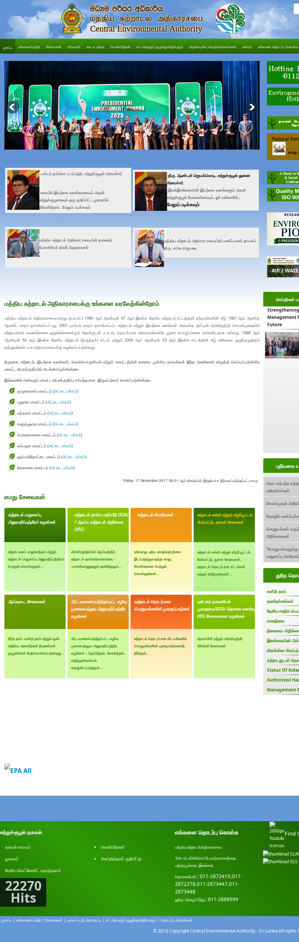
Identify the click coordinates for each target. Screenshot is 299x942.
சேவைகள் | (55, 920)
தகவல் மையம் (18, 847)
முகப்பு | (8, 920)
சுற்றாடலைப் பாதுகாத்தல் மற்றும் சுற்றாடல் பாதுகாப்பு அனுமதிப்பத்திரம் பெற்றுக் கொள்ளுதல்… (36, 559)
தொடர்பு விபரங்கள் (177, 920)
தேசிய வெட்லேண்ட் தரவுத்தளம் (33, 870)
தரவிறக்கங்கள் (280, 601)
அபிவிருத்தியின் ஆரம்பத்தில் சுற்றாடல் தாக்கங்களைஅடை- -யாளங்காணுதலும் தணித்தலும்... (96, 559)
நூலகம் (12, 859)
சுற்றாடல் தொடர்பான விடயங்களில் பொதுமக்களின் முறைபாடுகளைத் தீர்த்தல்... (160, 646)
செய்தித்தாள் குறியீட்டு (121, 859)
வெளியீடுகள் (113, 847)
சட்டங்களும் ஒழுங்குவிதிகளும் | (133, 920)
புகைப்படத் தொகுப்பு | (86, 920)
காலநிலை (275, 621)
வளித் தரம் (276, 591)
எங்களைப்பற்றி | (30, 920)
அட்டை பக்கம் (65, 391)
